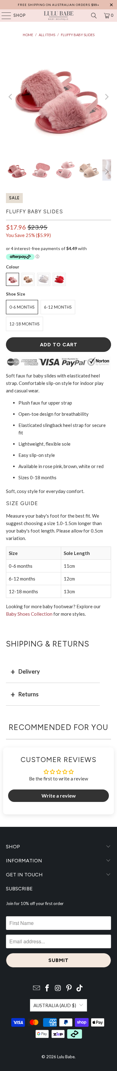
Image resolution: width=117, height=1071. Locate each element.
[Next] (106, 97)
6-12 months (58, 307)
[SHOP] (3, 15)
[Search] (94, 15)
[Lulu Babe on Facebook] (47, 988)
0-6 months (22, 307)
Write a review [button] (58, 796)
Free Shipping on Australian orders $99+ (59, 5)
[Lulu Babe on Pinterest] (69, 988)
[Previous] (11, 97)
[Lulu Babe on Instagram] (58, 988)
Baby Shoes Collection (29, 614)
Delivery (29, 671)
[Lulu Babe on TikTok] (80, 988)
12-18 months (24, 323)
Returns (28, 694)
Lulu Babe (66, 1056)
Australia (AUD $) (54, 1005)
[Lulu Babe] (58, 15)
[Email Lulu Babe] (36, 988)
